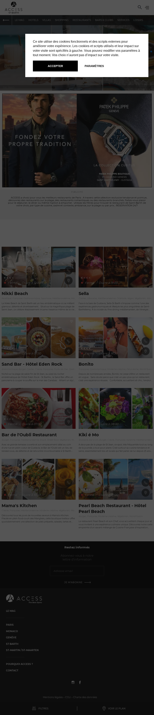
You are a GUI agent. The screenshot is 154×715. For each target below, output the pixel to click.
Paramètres (94, 66)
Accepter (55, 66)
